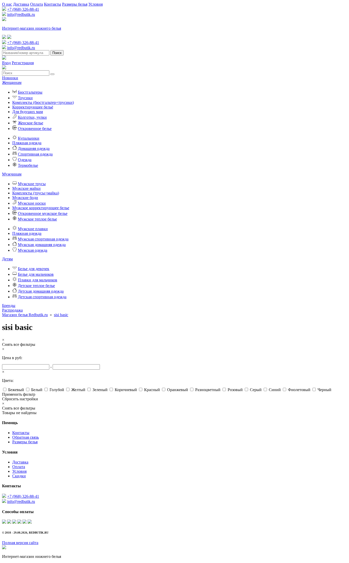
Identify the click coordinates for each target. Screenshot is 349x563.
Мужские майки (26, 188)
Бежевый (16, 390)
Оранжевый (177, 390)
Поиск (57, 53)
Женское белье (30, 123)
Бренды (8, 305)
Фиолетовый (299, 390)
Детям (7, 259)
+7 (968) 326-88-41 (23, 9)
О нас (7, 4)
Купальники (28, 138)
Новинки (10, 78)
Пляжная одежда (26, 143)
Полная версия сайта (20, 542)
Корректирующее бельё (32, 107)
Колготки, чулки (32, 117)
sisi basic (61, 315)
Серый (256, 390)
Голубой (57, 390)
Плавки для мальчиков (37, 280)
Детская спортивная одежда (42, 297)
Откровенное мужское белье (42, 213)
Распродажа (12, 310)
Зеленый (100, 390)
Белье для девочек (33, 269)
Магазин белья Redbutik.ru (25, 315)
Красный (152, 390)
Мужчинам (11, 174)
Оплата (36, 4)
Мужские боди (25, 197)
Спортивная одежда (35, 154)
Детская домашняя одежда (41, 291)
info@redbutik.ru (21, 14)
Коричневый (126, 390)
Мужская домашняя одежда (42, 244)
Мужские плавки (33, 229)
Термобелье (28, 165)
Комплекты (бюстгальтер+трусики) (43, 102)
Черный (324, 390)
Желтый (78, 390)
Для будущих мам (27, 111)
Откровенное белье (35, 128)
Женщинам (11, 82)
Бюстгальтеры (30, 92)
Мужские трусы (32, 184)
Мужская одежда (32, 250)
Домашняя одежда (34, 148)
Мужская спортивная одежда (43, 239)
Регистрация (23, 63)
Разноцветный (207, 390)
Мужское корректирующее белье (40, 208)
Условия (95, 4)
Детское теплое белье (36, 285)
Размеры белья (74, 4)
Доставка (21, 4)
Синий (275, 390)
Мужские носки (32, 203)
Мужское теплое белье (37, 219)
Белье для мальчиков (36, 274)
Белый (36, 390)
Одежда (24, 160)
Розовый (235, 390)
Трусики (25, 98)
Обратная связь (25, 437)
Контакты (52, 4)
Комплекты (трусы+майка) (35, 193)
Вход (6, 63)
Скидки (19, 476)
